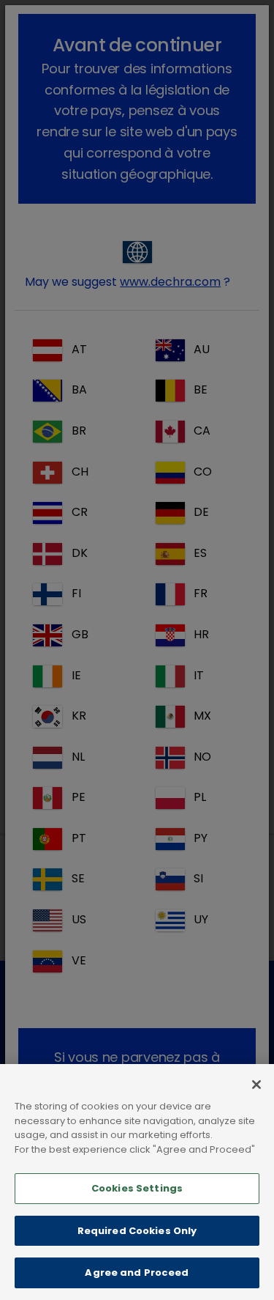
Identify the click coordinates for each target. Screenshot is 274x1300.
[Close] (256, 1084)
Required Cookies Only (137, 1231)
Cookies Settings (137, 1188)
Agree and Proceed (137, 1272)
